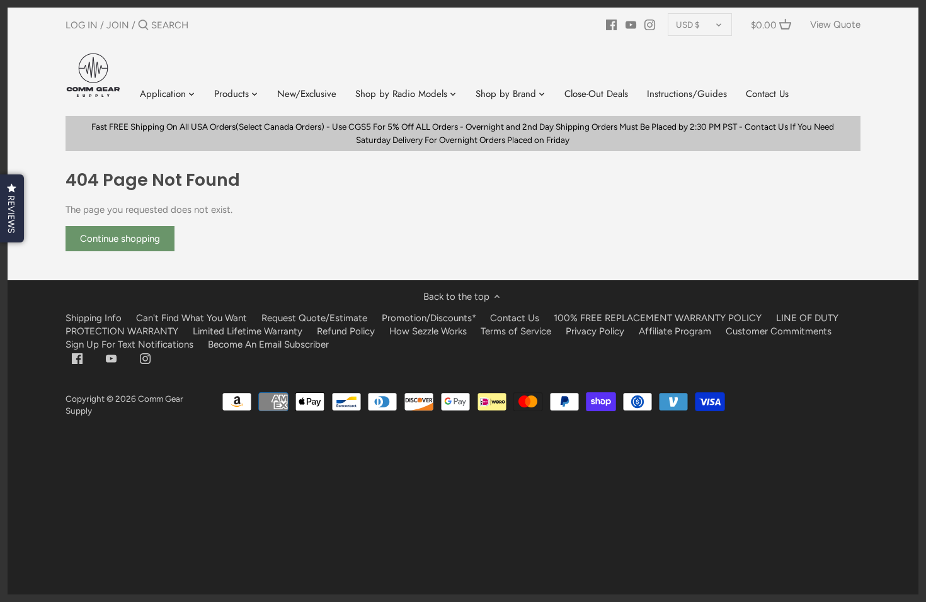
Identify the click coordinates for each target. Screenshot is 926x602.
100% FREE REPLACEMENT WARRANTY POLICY (658, 318)
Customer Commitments (779, 331)
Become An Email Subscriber (268, 344)
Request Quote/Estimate (315, 318)
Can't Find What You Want (191, 318)
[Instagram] (649, 25)
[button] (12, 208)
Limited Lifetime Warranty (247, 331)
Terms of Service (517, 331)
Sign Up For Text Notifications (129, 344)
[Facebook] (611, 25)
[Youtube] (631, 25)
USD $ (688, 25)
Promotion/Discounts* (429, 318)
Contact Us (514, 318)
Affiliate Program (675, 331)
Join (117, 25)
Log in (82, 25)
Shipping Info (94, 318)
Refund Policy (346, 331)
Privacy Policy (595, 331)
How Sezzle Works (428, 331)
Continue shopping (120, 238)
